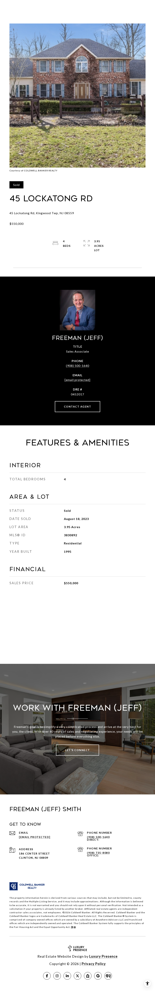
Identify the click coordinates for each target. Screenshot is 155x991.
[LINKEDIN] (67, 976)
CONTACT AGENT (77, 406)
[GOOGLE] (98, 976)
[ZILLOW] (87, 976)
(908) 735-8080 (98, 852)
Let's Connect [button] (77, 750)
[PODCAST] (108, 976)
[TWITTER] (77, 976)
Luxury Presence (103, 956)
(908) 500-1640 (77, 365)
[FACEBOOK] (47, 976)
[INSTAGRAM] (57, 976)
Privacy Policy (94, 964)
